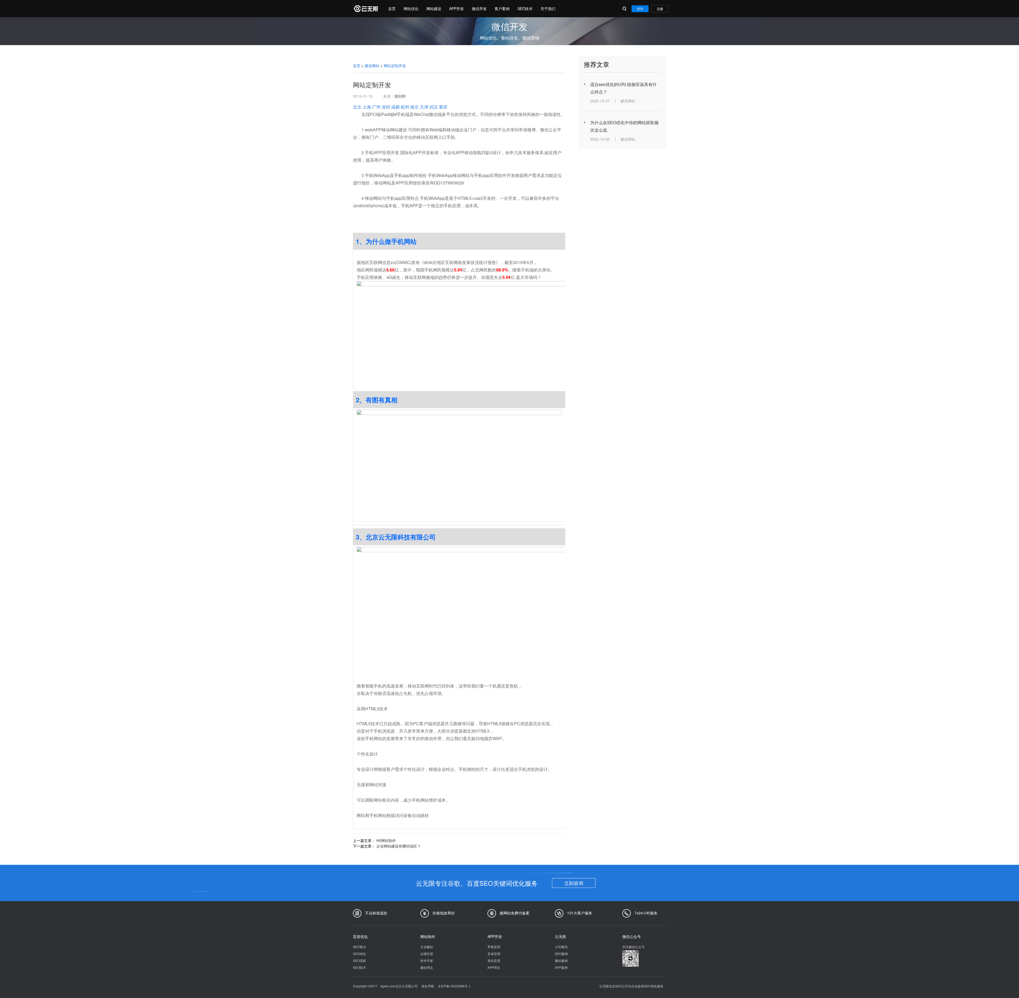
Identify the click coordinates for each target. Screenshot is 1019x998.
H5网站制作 (386, 840)
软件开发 (426, 960)
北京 (357, 107)
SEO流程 (359, 960)
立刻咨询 (573, 882)
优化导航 (427, 986)
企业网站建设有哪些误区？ (398, 846)
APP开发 (456, 8)
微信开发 (479, 8)
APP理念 (493, 967)
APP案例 (561, 967)
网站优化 (411, 8)
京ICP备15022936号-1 (454, 986)
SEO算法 (359, 946)
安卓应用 (493, 953)
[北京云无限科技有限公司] (365, 8)
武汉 (433, 107)
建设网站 (372, 65)
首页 (392, 8)
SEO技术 (525, 8)
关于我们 (548, 8)
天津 (424, 107)
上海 (366, 107)
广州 (376, 107)
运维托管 (426, 953)
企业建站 (426, 946)
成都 (395, 107)
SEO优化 (359, 953)
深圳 (386, 107)
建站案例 (561, 960)
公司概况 (561, 946)
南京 (414, 107)
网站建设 (433, 8)
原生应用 (493, 960)
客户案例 (502, 8)
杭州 (405, 107)
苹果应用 (493, 946)
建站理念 (426, 967)
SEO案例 (561, 953)
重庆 (443, 107)
